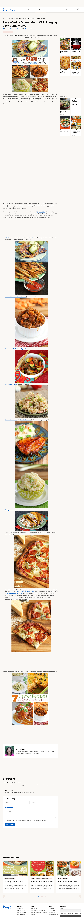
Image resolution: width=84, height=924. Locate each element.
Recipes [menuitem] (30, 9)
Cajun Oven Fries (30, 237)
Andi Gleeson (29, 28)
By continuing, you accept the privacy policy (71, 913)
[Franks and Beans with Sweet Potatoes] (31, 322)
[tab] (38, 896)
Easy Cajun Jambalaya (11, 384)
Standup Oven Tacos (10, 510)
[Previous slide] (4, 896)
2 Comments (6, 28)
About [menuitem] (50, 9)
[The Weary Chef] (9, 9)
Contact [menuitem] (33, 914)
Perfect (13, 807)
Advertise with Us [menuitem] (53, 914)
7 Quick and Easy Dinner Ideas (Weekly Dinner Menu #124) (13, 882)
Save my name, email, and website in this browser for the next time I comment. (26, 820)
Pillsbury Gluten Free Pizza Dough (24, 591)
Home (4, 18)
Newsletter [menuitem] (13, 922)
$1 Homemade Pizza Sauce (14, 593)
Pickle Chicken (9, 237)
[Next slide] (80, 896)
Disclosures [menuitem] (52, 910)
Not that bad (7, 807)
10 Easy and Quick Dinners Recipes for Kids (42, 882)
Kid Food (38, 878)
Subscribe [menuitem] (51, 908)
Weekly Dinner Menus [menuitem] (40, 9)
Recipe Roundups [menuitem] (21, 912)
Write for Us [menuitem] (52, 912)
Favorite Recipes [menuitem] (21, 910)
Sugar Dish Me (41, 212)
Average (9, 807)
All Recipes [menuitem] (20, 908)
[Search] (78, 10)
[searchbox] (72, 9)
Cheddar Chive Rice (25, 420)
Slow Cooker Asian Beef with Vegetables (16, 349)
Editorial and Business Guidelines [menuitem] (39, 912)
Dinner (33, 878)
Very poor (5, 807)
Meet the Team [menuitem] (34, 908)
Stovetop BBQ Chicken (11, 420)
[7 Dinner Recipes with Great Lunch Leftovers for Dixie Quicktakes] (30, 699)
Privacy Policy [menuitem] (6, 922)
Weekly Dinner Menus (12, 18)
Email (61, 908)
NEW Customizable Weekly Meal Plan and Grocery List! (68, 882)
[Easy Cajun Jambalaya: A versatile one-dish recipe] (31, 401)
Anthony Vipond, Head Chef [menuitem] (38, 910)
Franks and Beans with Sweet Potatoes (15, 297)
